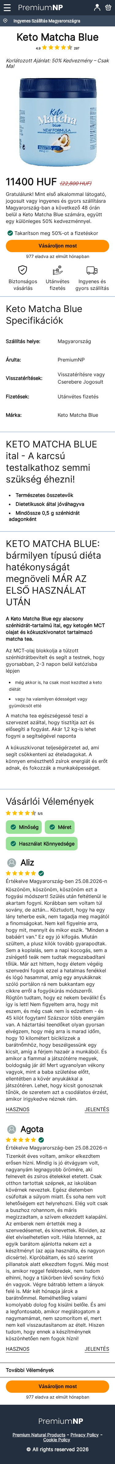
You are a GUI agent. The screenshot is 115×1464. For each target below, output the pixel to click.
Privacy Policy (85, 1434)
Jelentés (97, 1109)
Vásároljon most (58, 245)
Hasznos (17, 1109)
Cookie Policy (56, 1439)
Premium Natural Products (39, 1434)
